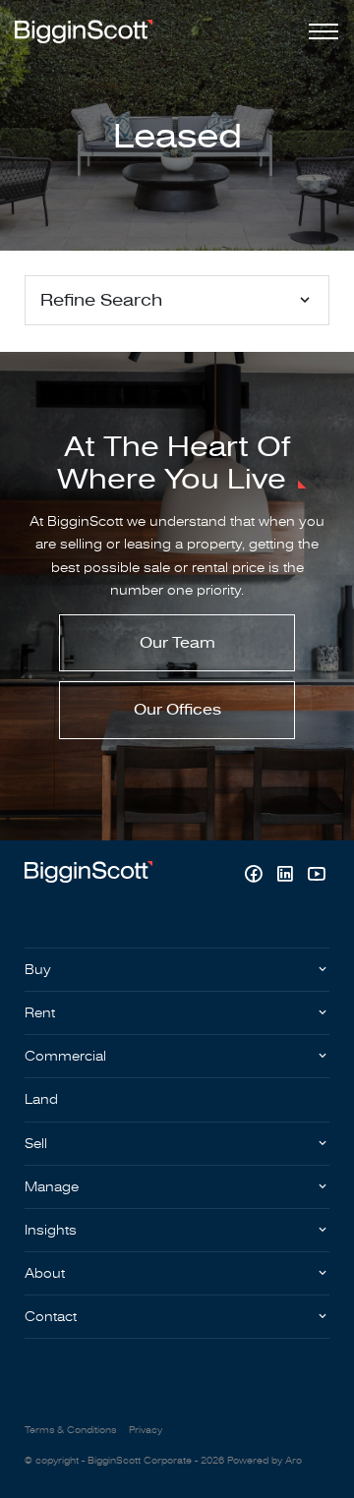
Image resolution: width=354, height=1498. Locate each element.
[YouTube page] (316, 876)
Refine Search (101, 300)
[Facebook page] (255, 876)
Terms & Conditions (70, 1430)
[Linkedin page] (287, 876)
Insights (51, 1230)
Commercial (65, 1056)
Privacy (145, 1430)
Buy (38, 969)
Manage (52, 1187)
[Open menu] (319, 31)
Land (41, 1099)
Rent (40, 1013)
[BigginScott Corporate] (83, 31)
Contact (51, 1316)
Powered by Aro (264, 1461)
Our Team (177, 643)
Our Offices (177, 710)
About (45, 1273)
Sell (36, 1143)
